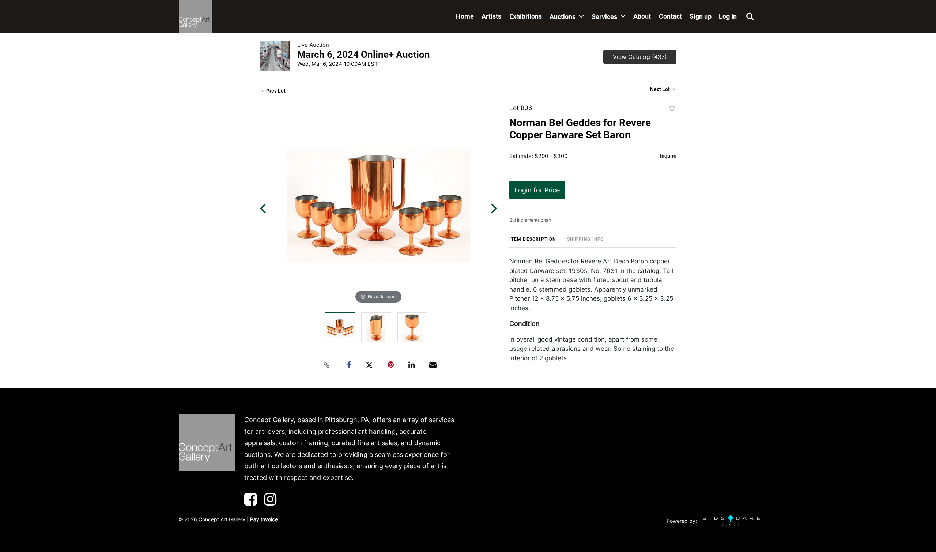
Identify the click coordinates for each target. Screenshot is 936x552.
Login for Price (537, 190)
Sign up (701, 16)
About (642, 16)
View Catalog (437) (640, 56)
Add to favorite (672, 109)
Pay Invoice (264, 519)
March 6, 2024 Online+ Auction (363, 54)
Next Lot (660, 89)
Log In (728, 16)
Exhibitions (525, 16)
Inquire (668, 156)
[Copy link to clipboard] (326, 365)
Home (465, 16)
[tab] (532, 242)
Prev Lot (275, 91)
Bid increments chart (530, 220)
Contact (670, 16)
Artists (491, 16)
